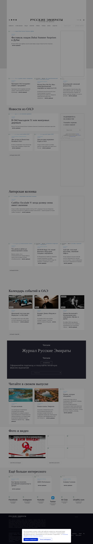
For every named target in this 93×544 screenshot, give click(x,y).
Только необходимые (45, 539)
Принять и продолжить (31, 539)
